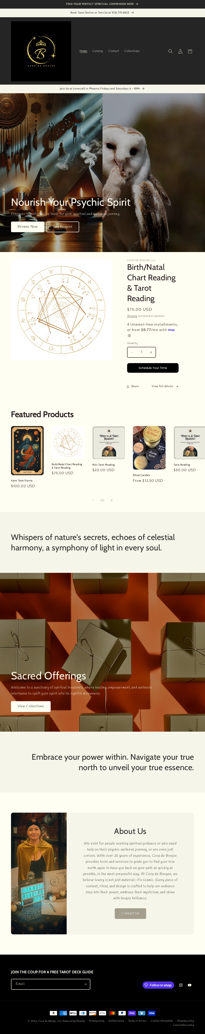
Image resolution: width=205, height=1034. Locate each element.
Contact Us (130, 913)
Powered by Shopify (73, 1021)
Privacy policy (96, 1021)
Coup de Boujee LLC (50, 1021)
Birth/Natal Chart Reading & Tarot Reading (67, 466)
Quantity (132, 343)
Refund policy (116, 1021)
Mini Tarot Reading (103, 464)
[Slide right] (111, 500)
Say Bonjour (62, 227)
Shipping (132, 316)
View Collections (31, 706)
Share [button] (135, 386)
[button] (170, 51)
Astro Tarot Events (22, 480)
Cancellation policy (183, 1025)
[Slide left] (93, 500)
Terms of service (137, 1021)
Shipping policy (185, 1021)
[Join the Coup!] (85, 984)
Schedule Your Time (153, 368)
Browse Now (28, 227)
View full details (162, 386)
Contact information (162, 1021)
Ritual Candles (141, 475)
